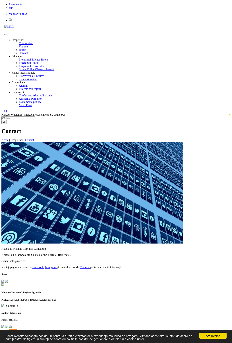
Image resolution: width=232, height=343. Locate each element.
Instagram (51, 267)
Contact (23, 53)
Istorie (22, 49)
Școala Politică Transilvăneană (36, 69)
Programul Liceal (29, 62)
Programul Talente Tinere (33, 59)
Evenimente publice (30, 101)
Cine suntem (26, 43)
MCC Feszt (25, 105)
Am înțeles (213, 335)
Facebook (38, 267)
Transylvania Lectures (31, 75)
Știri (11, 7)
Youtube (85, 267)
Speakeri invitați (28, 79)
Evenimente (15, 4)
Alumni (23, 85)
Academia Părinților (30, 98)
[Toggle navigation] (5, 34)
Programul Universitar (31, 66)
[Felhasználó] (10, 20)
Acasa (5, 140)
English (22, 13)
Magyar (13, 13)
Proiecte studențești (30, 88)
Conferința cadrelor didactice (35, 95)
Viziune (23, 46)
